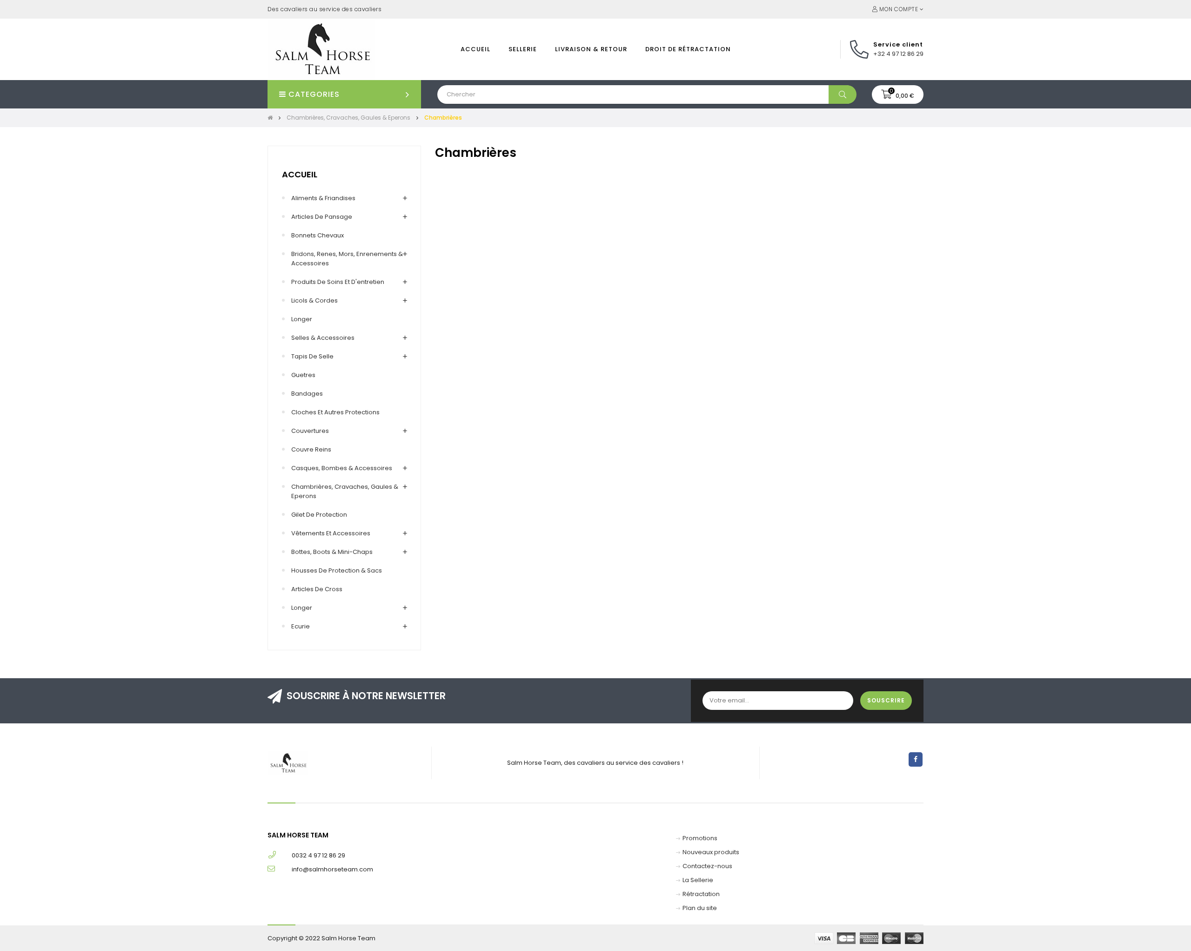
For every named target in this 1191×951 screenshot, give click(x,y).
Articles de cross (316, 589)
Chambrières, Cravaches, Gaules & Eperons (344, 491)
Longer (301, 319)
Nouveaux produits (710, 852)
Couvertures (310, 430)
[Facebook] (916, 759)
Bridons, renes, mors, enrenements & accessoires (347, 259)
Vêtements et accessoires (330, 533)
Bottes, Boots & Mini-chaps (332, 551)
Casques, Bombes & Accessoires (341, 468)
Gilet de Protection (319, 514)
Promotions (699, 838)
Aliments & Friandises (323, 198)
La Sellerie (697, 880)
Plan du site (699, 908)
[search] (842, 94)
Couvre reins (311, 449)
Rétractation (701, 894)
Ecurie (300, 626)
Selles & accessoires (323, 337)
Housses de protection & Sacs (336, 570)
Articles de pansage (321, 216)
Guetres (303, 375)
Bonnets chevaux (317, 235)
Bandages (307, 393)
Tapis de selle (312, 356)
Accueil (299, 174)
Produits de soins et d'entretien (337, 281)
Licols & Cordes (314, 300)
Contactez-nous (707, 866)
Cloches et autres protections (335, 412)
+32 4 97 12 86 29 (898, 53)
